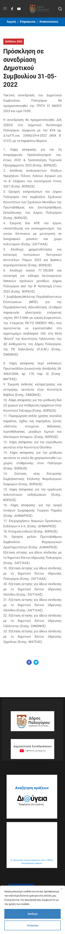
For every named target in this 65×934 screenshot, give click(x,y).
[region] (32, 910)
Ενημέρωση (27, 21)
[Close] (61, 889)
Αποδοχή (33, 913)
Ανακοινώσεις (48, 21)
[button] (60, 9)
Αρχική (11, 21)
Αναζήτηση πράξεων (32, 788)
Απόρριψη (32, 925)
